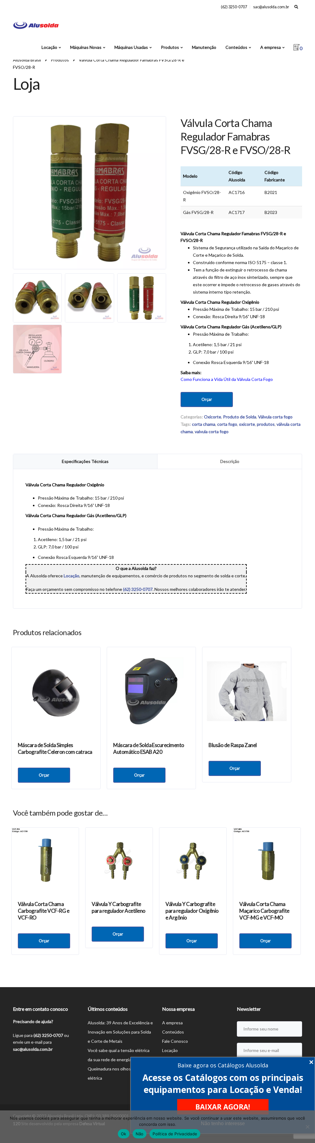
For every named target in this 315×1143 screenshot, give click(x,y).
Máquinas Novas (86, 47)
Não (140, 1133)
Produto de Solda (239, 416)
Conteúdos (236, 47)
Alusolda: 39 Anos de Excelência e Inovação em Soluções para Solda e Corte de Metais (120, 1032)
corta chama (203, 424)
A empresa (270, 47)
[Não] (307, 1127)
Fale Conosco (175, 1041)
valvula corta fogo (212, 431)
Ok (123, 1133)
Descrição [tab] (229, 461)
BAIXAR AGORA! (222, 1107)
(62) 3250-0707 (234, 7)
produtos (266, 424)
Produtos (170, 47)
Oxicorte (212, 416)
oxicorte (247, 424)
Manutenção (204, 47)
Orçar (206, 399)
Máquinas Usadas (131, 47)
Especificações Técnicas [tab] (85, 461)
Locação (49, 47)
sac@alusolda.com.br (271, 7)
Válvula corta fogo (275, 416)
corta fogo (227, 424)
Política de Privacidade (175, 1133)
